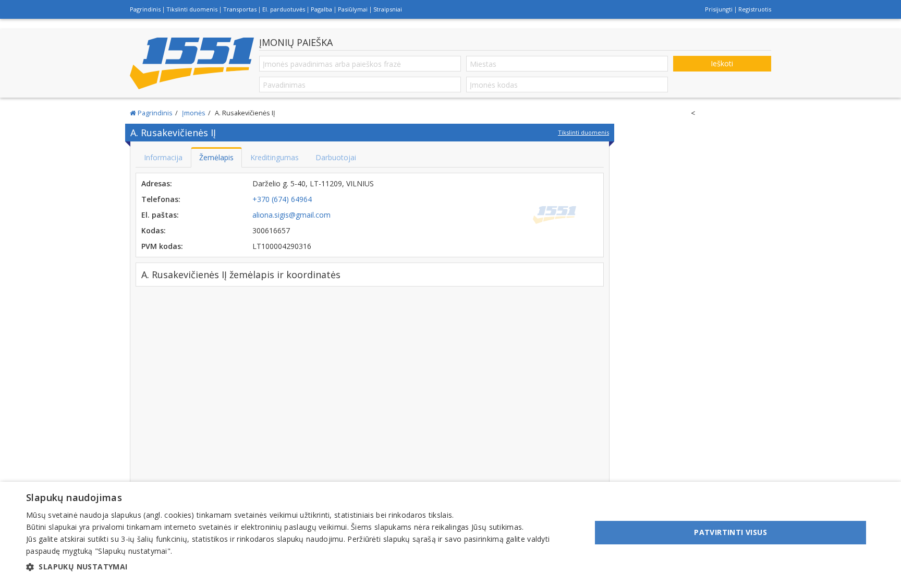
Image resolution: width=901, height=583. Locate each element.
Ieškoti (722, 63)
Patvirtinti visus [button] (730, 532)
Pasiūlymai (353, 9)
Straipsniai (387, 9)
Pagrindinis (145, 9)
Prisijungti (719, 9)
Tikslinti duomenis (191, 9)
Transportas (240, 9)
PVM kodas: (162, 246)
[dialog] (450, 532)
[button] (300, 567)
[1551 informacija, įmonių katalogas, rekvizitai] (192, 63)
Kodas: (153, 230)
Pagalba (321, 9)
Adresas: (156, 183)
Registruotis (754, 9)
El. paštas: (160, 215)
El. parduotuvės (283, 9)
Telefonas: (160, 199)
